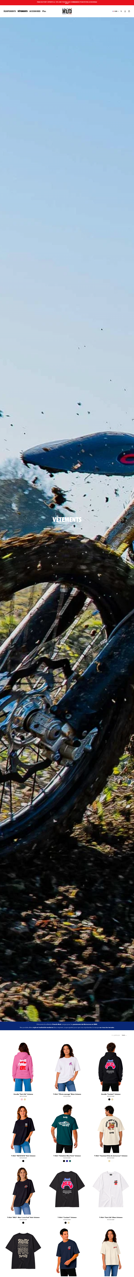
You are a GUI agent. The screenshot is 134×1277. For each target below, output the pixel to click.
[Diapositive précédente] (6, 1066)
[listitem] (44, 11)
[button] (124, 1035)
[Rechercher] (121, 11)
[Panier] (129, 11)
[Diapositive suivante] (40, 1066)
